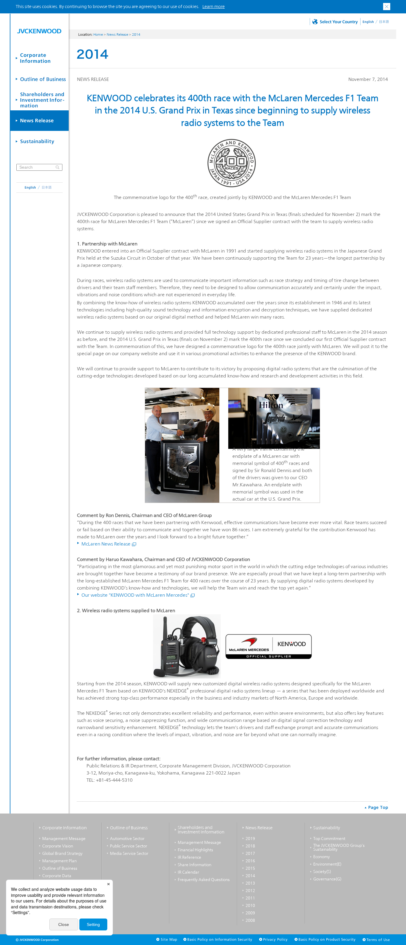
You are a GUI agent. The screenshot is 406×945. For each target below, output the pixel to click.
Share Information (194, 864)
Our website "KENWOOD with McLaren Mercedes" (135, 595)
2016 (250, 860)
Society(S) (322, 871)
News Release (117, 34)
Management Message (64, 838)
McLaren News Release (105, 544)
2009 (250, 912)
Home (98, 34)
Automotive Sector (127, 838)
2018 (250, 846)
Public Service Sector (128, 846)
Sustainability (326, 827)
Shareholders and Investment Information (201, 829)
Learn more (213, 6)
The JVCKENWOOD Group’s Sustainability (339, 848)
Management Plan (59, 860)
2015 (250, 868)
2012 (250, 890)
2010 (250, 905)
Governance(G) (327, 879)
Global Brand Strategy (62, 853)
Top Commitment (329, 838)
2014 (136, 34)
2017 (250, 853)
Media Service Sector (129, 853)
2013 (250, 883)
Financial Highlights (195, 849)
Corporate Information (64, 827)
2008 (250, 920)
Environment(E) (327, 864)
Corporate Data (56, 875)
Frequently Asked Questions (204, 879)
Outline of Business (59, 868)
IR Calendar (188, 872)
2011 (250, 898)
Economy (321, 856)
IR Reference (189, 857)
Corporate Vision (57, 846)
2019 (250, 838)
